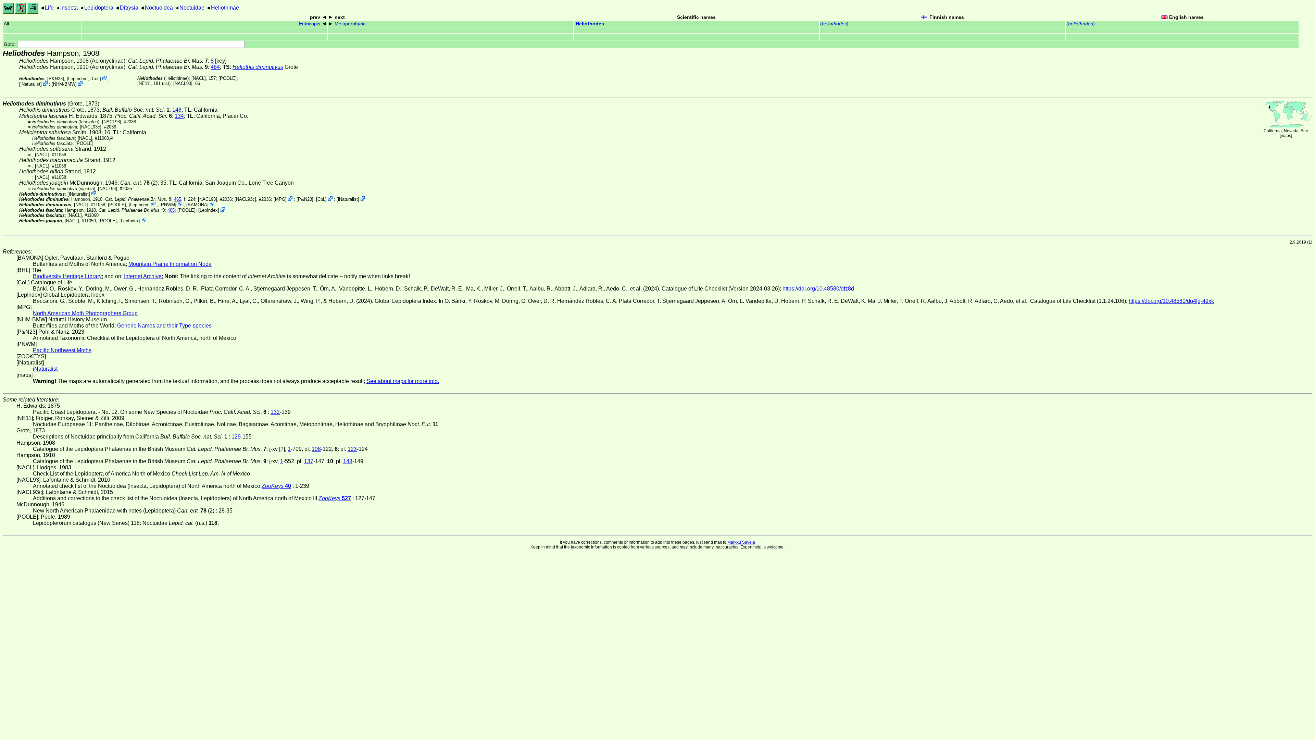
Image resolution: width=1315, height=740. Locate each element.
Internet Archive (143, 276)
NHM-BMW (64, 84)
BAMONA (197, 204)
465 (177, 199)
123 (352, 449)
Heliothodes (590, 23)
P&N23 (56, 78)
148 (176, 110)
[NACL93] (182, 83)
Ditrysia (129, 8)
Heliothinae (225, 8)
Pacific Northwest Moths (62, 350)
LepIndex (77, 78)
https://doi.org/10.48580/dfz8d (818, 289)
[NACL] (198, 78)
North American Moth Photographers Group (85, 313)
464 (215, 67)
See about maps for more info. (402, 381)
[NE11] (144, 83)
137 (308, 461)
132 (275, 412)
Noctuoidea (159, 8)
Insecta (69, 8)
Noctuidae (191, 8)
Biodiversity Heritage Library (67, 276)
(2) (139, 183)
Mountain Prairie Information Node (170, 264)
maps (1286, 135)
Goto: (10, 44)
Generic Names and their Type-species (164, 326)
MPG (280, 199)
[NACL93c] (90, 127)
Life (49, 8)
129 (236, 437)
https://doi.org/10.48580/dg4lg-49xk (1171, 301)
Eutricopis (309, 23)
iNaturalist (30, 84)
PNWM (168, 204)
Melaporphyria (350, 23)
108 (316, 449)
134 (179, 116)
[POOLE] (227, 78)
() (834, 23)
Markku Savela (741, 542)
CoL (96, 78)
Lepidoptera (98, 8)
